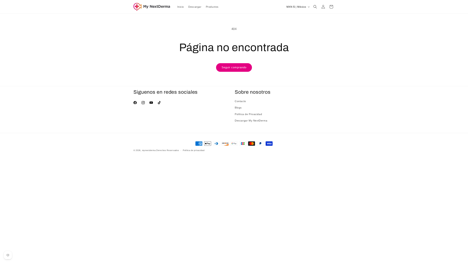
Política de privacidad (193, 150)
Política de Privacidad (248, 114)
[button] (315, 7)
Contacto (240, 101)
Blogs (238, 107)
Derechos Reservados (167, 150)
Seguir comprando (234, 67)
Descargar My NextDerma (251, 120)
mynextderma (149, 150)
